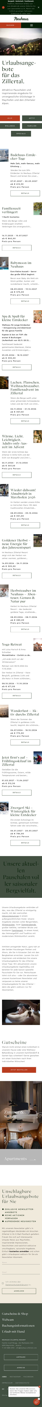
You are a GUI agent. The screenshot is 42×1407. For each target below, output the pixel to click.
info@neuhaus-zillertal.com (26, 1348)
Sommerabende (28, 925)
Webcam (8, 1319)
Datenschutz (22, 1383)
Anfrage (21, 1357)
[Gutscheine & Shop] (21, 1019)
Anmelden (19, 1291)
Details (25, 193)
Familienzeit (17, 930)
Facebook (29, 1376)
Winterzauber (8, 925)
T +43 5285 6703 (8, 1348)
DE (3, 1389)
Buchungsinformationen (18, 1325)
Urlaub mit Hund (13, 1331)
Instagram (15, 1376)
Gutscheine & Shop (15, 1314)
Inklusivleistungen (10, 916)
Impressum (7, 1383)
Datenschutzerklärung (17, 1285)
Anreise (21, 1367)
